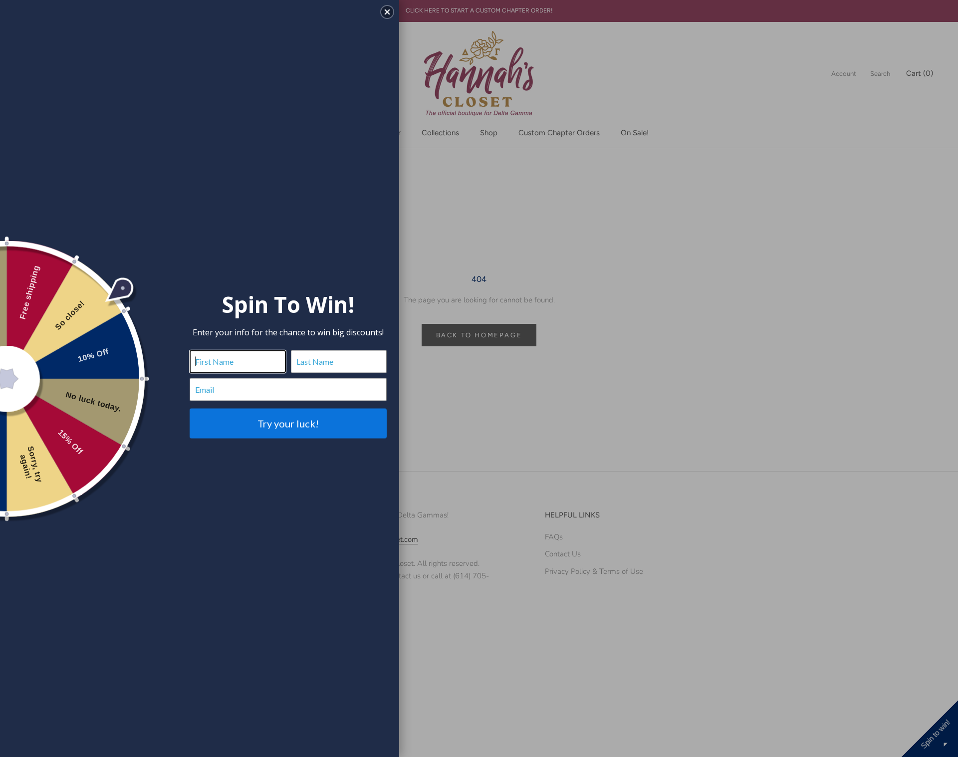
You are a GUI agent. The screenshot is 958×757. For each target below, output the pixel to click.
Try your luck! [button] (288, 423)
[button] (387, 12)
